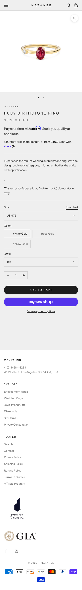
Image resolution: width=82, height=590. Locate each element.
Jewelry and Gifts (14, 405)
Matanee (11, 106)
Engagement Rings (16, 391)
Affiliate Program (14, 483)
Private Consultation (16, 424)
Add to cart (41, 289)
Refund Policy (12, 470)
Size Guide (11, 418)
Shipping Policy (13, 464)
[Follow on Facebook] (6, 551)
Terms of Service (14, 477)
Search (8, 444)
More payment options (41, 311)
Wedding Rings (13, 398)
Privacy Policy (12, 457)
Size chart (72, 207)
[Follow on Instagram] (16, 551)
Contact (9, 451)
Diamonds (10, 411)
